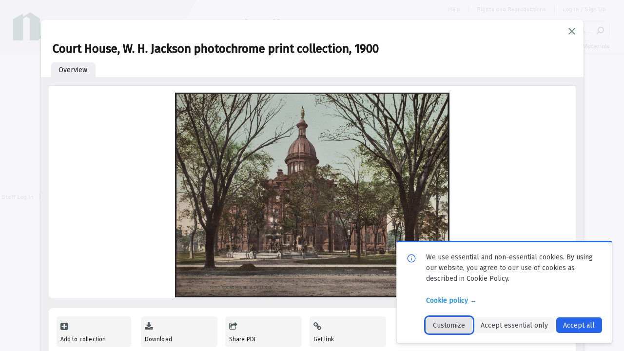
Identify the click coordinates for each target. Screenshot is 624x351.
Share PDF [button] (243, 339)
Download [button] (158, 339)
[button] (572, 31)
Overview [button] (72, 70)
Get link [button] (323, 339)
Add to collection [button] (83, 339)
